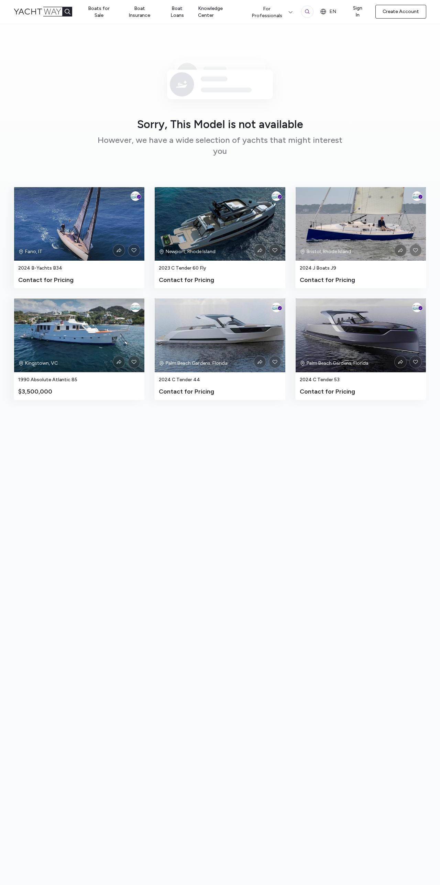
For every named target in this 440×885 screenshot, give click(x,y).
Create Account (401, 11)
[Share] (119, 250)
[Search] (307, 11)
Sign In (357, 11)
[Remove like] (134, 250)
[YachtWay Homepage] (48, 12)
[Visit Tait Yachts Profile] (135, 196)
